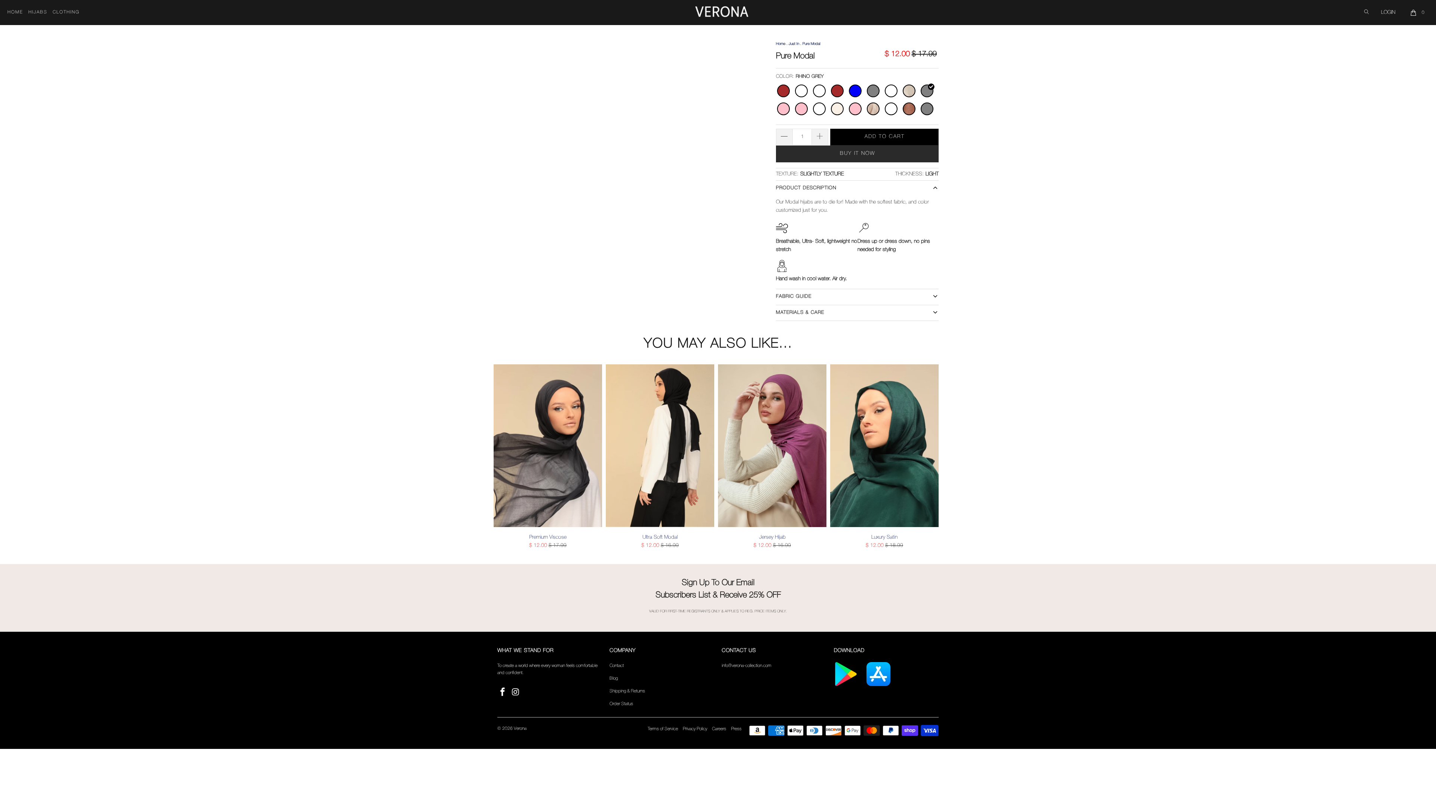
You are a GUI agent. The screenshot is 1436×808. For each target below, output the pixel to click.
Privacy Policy (695, 729)
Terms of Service (663, 729)
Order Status (621, 704)
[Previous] (504, 456)
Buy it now (857, 153)
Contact (617, 666)
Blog (614, 678)
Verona (520, 728)
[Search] (1366, 12)
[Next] (931, 456)
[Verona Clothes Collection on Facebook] (503, 693)
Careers (719, 729)
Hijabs (37, 12)
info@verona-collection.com (746, 666)
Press (736, 729)
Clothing (66, 12)
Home (15, 12)
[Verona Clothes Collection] (721, 13)
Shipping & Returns (627, 691)
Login (1388, 12)
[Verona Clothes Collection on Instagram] (516, 693)
